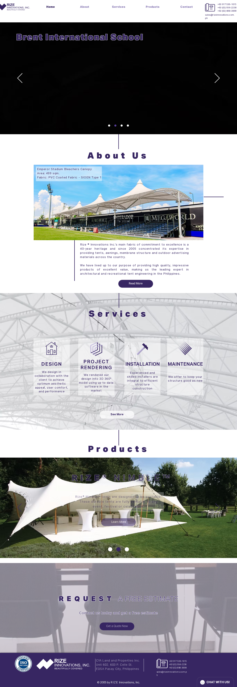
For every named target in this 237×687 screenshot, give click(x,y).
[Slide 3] (122, 125)
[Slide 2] (115, 125)
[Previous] (19, 78)
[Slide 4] (128, 125)
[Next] (217, 78)
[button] (153, 6)
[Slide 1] (109, 125)
